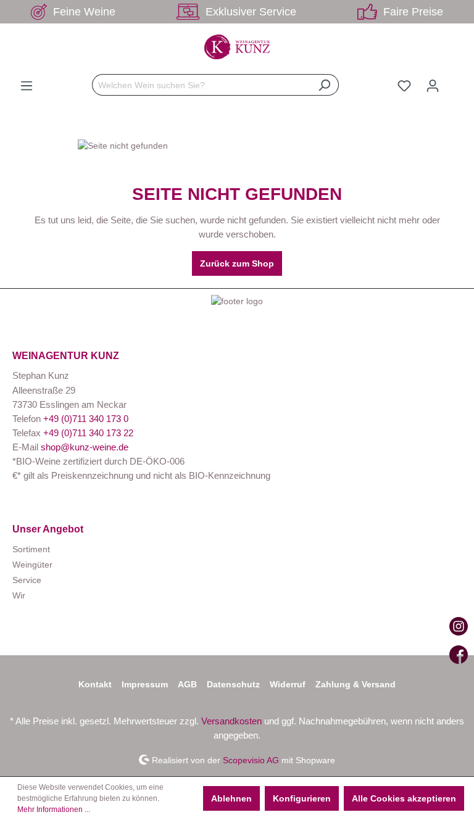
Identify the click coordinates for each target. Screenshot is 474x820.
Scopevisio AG (251, 759)
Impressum (145, 684)
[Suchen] (324, 85)
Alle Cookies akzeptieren (404, 798)
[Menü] (26, 85)
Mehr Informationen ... (53, 809)
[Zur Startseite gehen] (237, 47)
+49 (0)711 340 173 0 (85, 418)
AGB (187, 684)
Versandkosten (231, 721)
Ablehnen (231, 798)
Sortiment (31, 549)
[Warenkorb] (454, 81)
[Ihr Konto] (432, 85)
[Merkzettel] (404, 85)
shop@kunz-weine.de (84, 447)
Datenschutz (233, 684)
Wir (18, 595)
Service (26, 580)
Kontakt (95, 684)
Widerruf (288, 684)
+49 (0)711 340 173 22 (88, 433)
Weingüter (32, 564)
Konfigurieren (302, 798)
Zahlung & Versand (355, 684)
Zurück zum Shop (237, 263)
